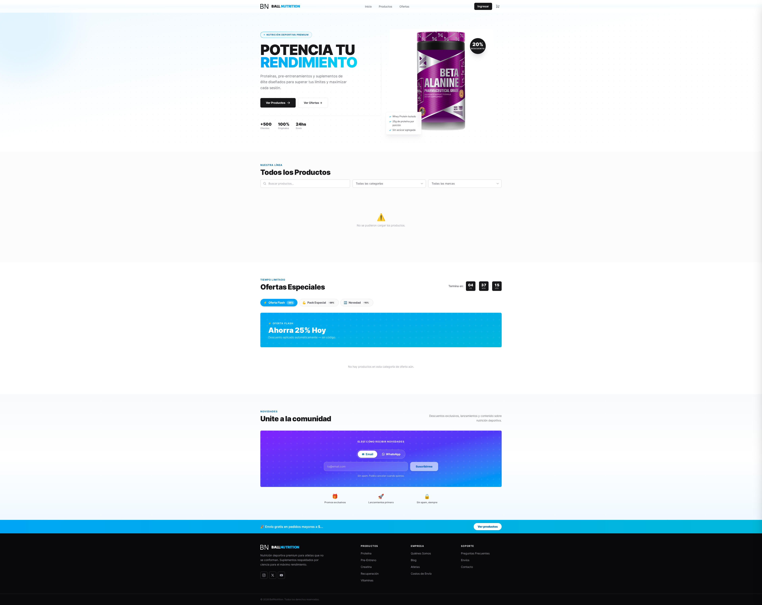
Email (369, 454)
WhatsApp (393, 454)
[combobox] (305, 183)
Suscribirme (424, 466)
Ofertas (404, 6)
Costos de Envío (421, 573)
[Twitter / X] (272, 575)
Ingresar (483, 6)
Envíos (465, 560)
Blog (414, 560)
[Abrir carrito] (498, 6)
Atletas (415, 566)
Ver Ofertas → (313, 102)
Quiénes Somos (421, 553)
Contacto (467, 566)
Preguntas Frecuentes (475, 553)
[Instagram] (263, 575)
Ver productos (488, 526)
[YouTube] (281, 575)
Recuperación (370, 573)
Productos (385, 6)
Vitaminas (367, 580)
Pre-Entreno (368, 560)
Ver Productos (275, 102)
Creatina (366, 566)
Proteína (366, 553)
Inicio (368, 6)
